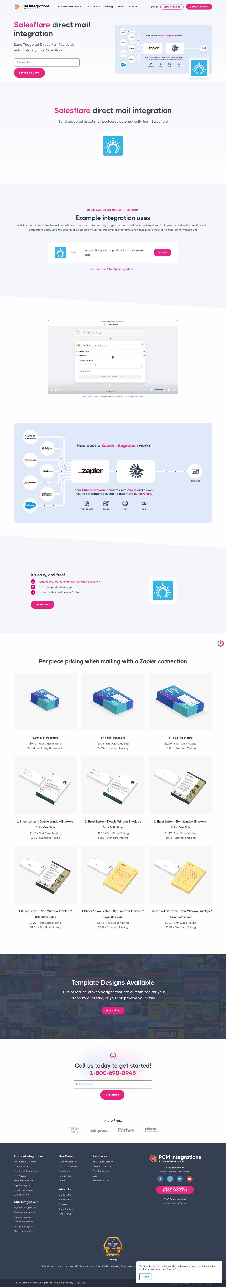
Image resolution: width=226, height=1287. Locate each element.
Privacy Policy (66, 1282)
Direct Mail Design (23, 1190)
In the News (65, 1214)
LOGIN (154, 7)
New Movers (20, 1176)
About (121, 6)
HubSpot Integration (24, 1226)
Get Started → (42, 604)
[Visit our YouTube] (190, 1179)
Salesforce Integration (25, 1212)
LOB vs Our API (21, 1194)
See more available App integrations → (113, 269)
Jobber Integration (23, 1221)
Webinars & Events (102, 1180)
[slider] (98, 389)
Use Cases (92, 6)
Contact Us (65, 1195)
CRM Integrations (26, 1202)
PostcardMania (29, 1282)
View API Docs (172, 6)
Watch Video (113, 1010)
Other (62, 1180)
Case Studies (66, 1209)
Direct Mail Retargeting (26, 1171)
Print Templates (101, 1171)
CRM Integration (67, 1161)
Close (145, 1276)
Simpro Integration (23, 1231)
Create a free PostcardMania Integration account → (68, 581)
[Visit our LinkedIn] (180, 1179)
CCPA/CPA (80, 1282)
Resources (100, 1156)
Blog (95, 1176)
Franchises (64, 1171)
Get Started (112, 1094)
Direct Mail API (21, 1166)
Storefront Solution (24, 1180)
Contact (134, 6)
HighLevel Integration (25, 1207)
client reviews (184, 1171)
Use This (162, 252)
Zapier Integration (23, 1185)
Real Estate (65, 1176)
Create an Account (103, 1166)
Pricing (109, 6)
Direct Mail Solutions (67, 6)
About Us (65, 1189)
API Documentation (103, 1161)
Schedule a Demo (29, 72)
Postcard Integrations (29, 1156)
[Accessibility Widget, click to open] (221, 643)
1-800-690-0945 (199, 6)
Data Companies (68, 1166)
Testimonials (65, 1199)
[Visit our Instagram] (160, 1179)
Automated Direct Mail (26, 1161)
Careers (63, 1204)
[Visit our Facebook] (170, 1179)
